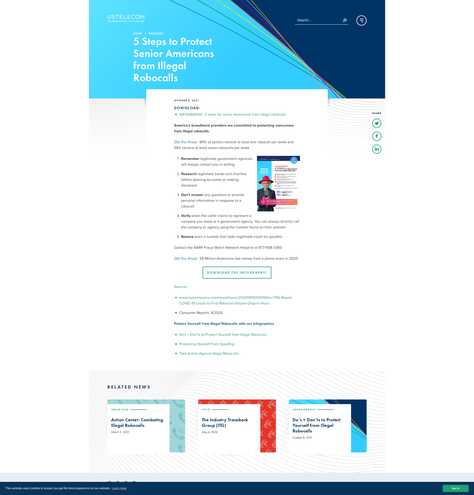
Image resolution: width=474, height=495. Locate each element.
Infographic (304, 409)
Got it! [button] (456, 488)
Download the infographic (237, 273)
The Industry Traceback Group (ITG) (225, 422)
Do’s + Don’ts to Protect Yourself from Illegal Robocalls (223, 334)
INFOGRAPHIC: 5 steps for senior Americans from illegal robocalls (232, 114)
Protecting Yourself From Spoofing (206, 344)
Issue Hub (119, 409)
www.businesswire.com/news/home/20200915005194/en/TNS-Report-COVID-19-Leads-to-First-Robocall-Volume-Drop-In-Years (236, 300)
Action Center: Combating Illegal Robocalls (137, 422)
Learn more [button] (119, 488)
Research (156, 33)
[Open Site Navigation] (361, 20)
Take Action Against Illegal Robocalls (209, 353)
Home (137, 33)
